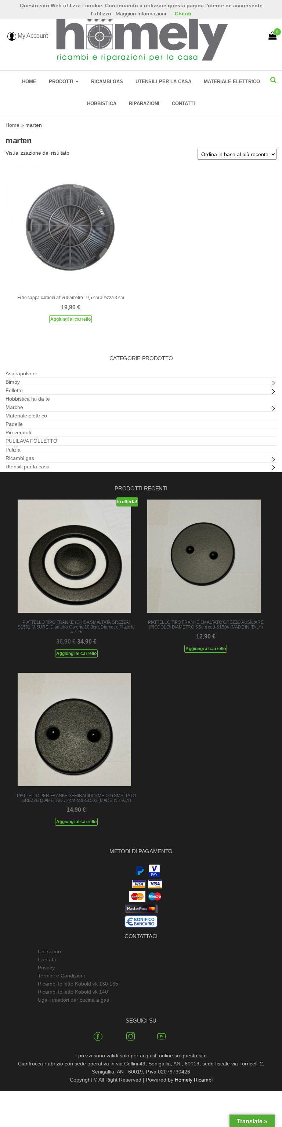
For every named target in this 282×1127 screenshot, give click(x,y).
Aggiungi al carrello (70, 319)
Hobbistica (101, 103)
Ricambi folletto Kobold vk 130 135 (78, 984)
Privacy (46, 968)
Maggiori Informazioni (141, 13)
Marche (14, 407)
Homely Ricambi (194, 1080)
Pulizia (13, 450)
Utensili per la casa (163, 81)
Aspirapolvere (21, 373)
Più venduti (18, 432)
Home (29, 81)
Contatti (183, 103)
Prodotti (62, 81)
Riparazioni (144, 103)
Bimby (13, 382)
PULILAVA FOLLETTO (31, 441)
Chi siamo (49, 951)
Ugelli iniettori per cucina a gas (73, 1000)
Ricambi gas (107, 81)
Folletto (14, 390)
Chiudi (183, 13)
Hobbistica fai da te (28, 399)
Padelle (14, 424)
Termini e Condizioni (61, 976)
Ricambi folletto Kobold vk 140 (73, 992)
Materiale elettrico (232, 81)
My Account (32, 36)
